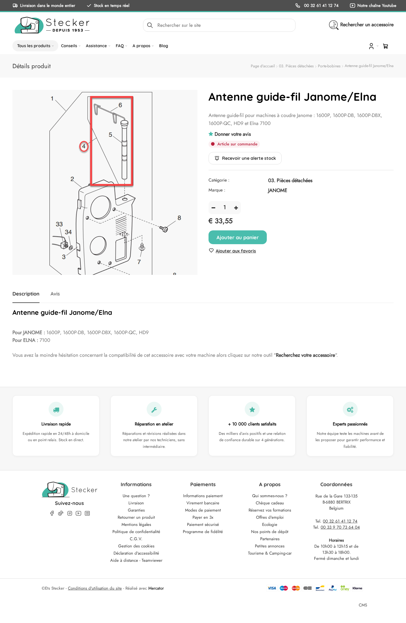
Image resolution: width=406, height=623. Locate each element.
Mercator (156, 588)
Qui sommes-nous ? (269, 496)
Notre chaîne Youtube (376, 5)
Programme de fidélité (203, 532)
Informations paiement (203, 496)
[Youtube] (78, 513)
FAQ (120, 45)
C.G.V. (136, 539)
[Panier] (385, 46)
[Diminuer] (213, 207)
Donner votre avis (233, 134)
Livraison (136, 503)
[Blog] (87, 513)
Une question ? (136, 496)
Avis (55, 294)
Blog (163, 45)
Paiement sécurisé (203, 524)
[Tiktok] (61, 513)
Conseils (69, 45)
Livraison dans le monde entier (47, 5)
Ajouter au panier (238, 237)
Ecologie (269, 524)
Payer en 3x (203, 517)
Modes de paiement (203, 510)
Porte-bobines (329, 66)
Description (25, 294)
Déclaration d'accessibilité (136, 553)
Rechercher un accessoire (367, 24)
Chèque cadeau (270, 503)
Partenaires (270, 539)
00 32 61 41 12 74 (321, 5)
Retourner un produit (136, 517)
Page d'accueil (263, 66)
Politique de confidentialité (136, 532)
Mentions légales (136, 524)
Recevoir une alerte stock (249, 158)
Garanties (136, 510)
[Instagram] (70, 513)
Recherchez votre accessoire (305, 355)
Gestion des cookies (136, 546)
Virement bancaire (202, 503)
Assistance (96, 45)
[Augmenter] (236, 207)
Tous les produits (33, 45)
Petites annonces (269, 546)
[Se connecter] (373, 45)
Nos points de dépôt (269, 532)
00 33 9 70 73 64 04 (340, 527)
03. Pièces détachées (296, 66)
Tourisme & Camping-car (270, 553)
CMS (363, 605)
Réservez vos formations (270, 510)
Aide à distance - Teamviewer (136, 560)
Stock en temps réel (111, 5)
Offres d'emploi (270, 517)
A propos (141, 45)
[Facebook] (52, 513)
